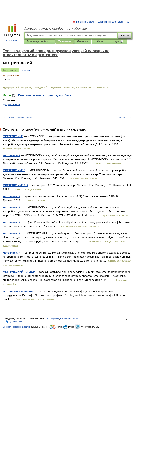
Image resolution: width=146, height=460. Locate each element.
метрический (11, 155)
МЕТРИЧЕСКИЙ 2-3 (15, 185)
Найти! (125, 35)
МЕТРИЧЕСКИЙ (13, 136)
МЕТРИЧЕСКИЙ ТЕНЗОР (19, 271)
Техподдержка (52, 318)
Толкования (64, 41)
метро (122, 116)
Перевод (26, 69)
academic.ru (12, 40)
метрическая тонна (21, 116)
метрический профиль (18, 291)
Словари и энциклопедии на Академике (55, 28)
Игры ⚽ (118, 41)
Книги (100, 41)
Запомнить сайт (85, 22)
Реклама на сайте (69, 318)
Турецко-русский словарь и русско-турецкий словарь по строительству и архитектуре (39, 41)
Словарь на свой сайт (110, 22)
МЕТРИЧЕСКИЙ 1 (14, 170)
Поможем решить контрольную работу (44, 95)
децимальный (11, 104)
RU (127, 22)
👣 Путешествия (14, 321)
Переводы (82, 41)
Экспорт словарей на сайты (16, 327)
